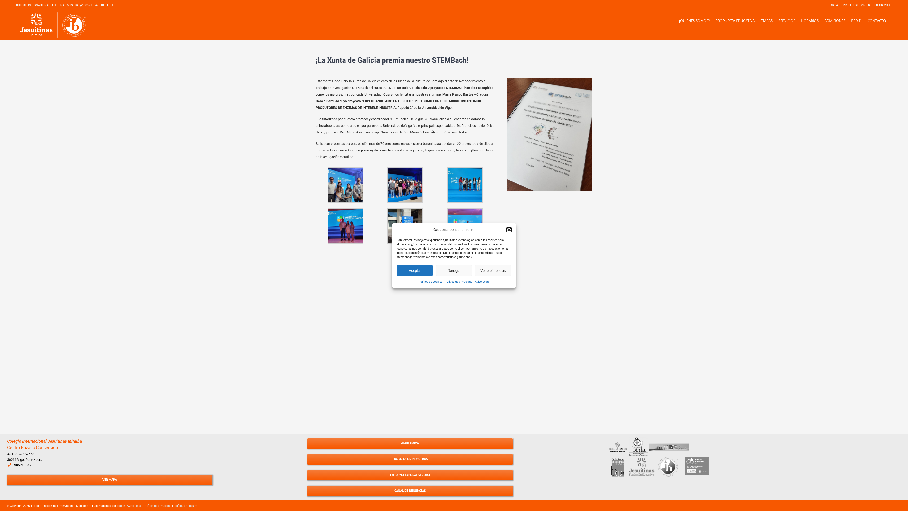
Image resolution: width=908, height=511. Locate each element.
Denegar (454, 271)
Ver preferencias (493, 271)
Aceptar (415, 271)
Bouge (121, 505)
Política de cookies (430, 281)
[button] (509, 229)
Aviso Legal (482, 281)
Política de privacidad (458, 281)
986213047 (22, 465)
